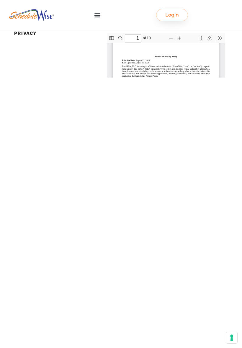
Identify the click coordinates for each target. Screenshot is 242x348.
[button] (97, 15)
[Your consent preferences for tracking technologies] (231, 337)
